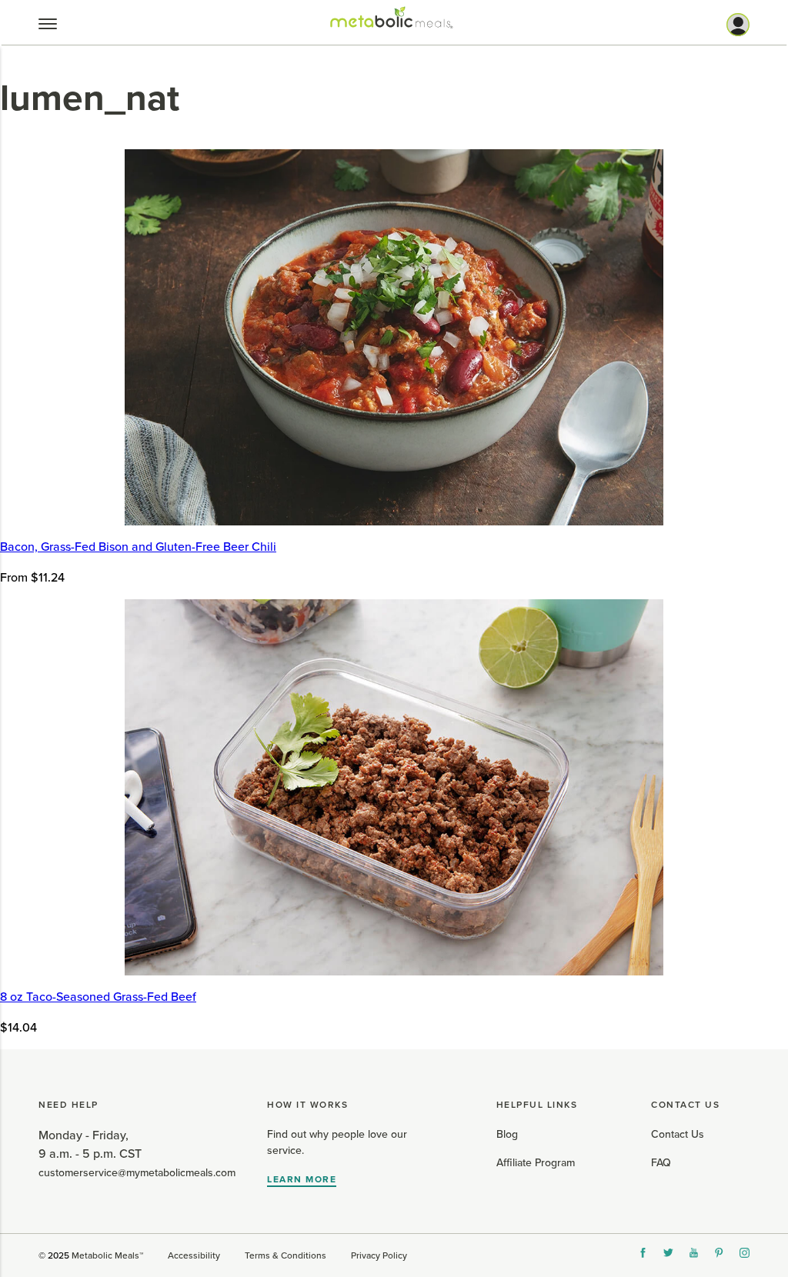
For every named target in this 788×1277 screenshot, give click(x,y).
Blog (507, 1134)
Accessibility (194, 1255)
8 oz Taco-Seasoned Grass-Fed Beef (98, 997)
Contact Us (677, 1134)
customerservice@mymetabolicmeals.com (136, 1172)
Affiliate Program (535, 1162)
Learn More (301, 1178)
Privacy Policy (379, 1255)
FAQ (661, 1162)
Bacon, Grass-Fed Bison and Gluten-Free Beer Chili (138, 547)
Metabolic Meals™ (107, 1255)
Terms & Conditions (285, 1255)
